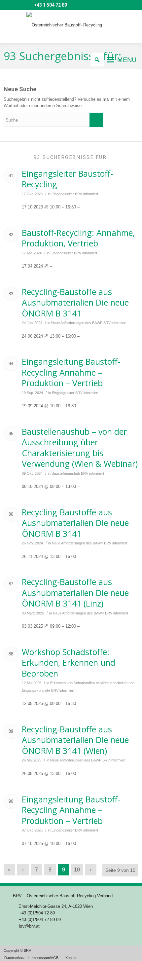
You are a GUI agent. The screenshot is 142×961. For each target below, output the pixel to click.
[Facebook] (27, 5)
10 (77, 869)
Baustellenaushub (66, 473)
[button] (126, 59)
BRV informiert (86, 194)
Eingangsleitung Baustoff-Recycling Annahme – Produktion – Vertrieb (71, 372)
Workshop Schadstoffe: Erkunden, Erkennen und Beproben (68, 662)
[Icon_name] (18, 5)
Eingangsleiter (63, 194)
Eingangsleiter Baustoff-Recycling (67, 179)
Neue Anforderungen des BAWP (76, 323)
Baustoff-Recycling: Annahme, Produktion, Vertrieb (78, 238)
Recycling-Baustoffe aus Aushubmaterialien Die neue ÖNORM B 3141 (75, 302)
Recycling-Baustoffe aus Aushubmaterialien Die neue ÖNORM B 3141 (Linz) (75, 592)
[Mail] (8, 5)
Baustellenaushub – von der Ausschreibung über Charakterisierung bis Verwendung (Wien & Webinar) (80, 447)
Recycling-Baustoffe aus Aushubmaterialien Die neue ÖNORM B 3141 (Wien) (75, 739)
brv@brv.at (29, 926)
